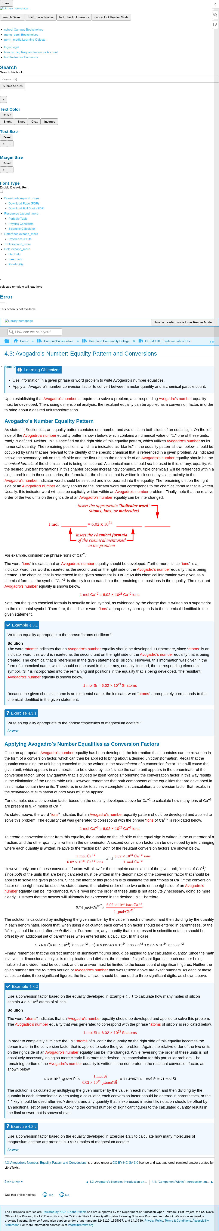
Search (11, 332)
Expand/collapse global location (212, 340)
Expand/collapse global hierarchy (9, 341)
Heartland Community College (109, 341)
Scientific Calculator (22, 228)
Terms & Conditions (178, 1220)
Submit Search (13, 86)
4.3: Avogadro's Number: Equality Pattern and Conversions (45, 1162)
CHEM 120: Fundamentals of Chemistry (172, 341)
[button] (15, 259)
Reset (7, 115)
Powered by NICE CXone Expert (65, 1211)
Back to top (12, 1181)
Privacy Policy (154, 1220)
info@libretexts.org (80, 1225)
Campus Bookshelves (58, 341)
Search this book (11, 72)
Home (24, 341)
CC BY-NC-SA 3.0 (125, 1162)
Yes (50, 1195)
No (67, 1195)
